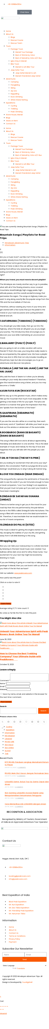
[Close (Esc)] (7, 1006)
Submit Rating (6, 604)
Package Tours (17, 49)
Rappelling (15, 94)
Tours (8, 46)
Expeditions (10, 103)
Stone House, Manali (14, 114)
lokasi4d (3, 1013)
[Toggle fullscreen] (3, 1006)
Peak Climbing (16, 112)
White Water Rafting (19, 100)
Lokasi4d (8, 739)
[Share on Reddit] (38, 721)
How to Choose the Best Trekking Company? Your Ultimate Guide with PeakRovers (20, 656)
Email (3, 686)
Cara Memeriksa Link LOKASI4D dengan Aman (25, 804)
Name (3, 683)
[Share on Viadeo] (2, 727)
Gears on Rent (12, 121)
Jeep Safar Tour (17, 70)
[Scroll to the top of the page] (0, 993)
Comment (5, 680)
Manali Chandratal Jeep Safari (27, 76)
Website (3, 689)
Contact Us (10, 123)
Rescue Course (17, 40)
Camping (14, 82)
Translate (21, 968)
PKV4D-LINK (9, 741)
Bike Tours (15, 64)
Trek (6, 753)
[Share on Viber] (26, 721)
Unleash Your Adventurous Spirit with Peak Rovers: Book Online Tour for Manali (24, 633)
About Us (9, 34)
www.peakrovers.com (23, 573)
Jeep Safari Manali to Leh (25, 73)
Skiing (13, 88)
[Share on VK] (32, 721)
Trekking (14, 109)
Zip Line (14, 91)
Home (8, 31)
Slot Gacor (9, 745)
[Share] (5, 1006)
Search (3, 706)
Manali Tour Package (24, 52)
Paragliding (15, 85)
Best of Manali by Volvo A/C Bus (28, 58)
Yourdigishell (27, 982)
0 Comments (21, 767)
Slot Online (9, 748)
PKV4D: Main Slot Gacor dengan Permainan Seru (27, 773)
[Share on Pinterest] (14, 721)
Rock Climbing (16, 97)
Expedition (10, 730)
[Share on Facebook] (8, 721)
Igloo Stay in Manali (19, 61)
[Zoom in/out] (1, 1006)
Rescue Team (16, 43)
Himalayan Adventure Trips (17, 243)
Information (10, 245)
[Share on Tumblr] (44, 721)
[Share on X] (2, 721)
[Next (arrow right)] (3, 1009)
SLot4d (7, 750)
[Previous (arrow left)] (1, 1009)
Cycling (14, 106)
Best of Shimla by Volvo (25, 55)
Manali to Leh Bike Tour (24, 67)
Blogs (13, 37)
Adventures (10, 79)
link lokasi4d (10, 736)
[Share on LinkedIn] (20, 721)
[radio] (27, 587)
